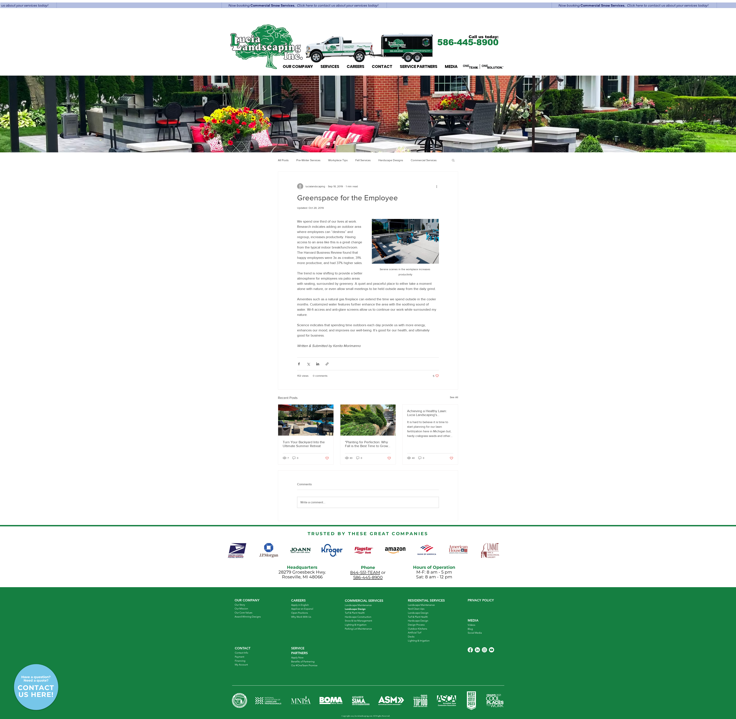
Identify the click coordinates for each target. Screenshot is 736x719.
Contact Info (241, 652)
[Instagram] (484, 649)
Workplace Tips (338, 160)
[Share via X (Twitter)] (308, 364)
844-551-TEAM (365, 572)
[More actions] (436, 186)
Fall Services (363, 160)
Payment (239, 656)
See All (454, 397)
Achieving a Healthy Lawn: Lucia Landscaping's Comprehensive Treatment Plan (427, 413)
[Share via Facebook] (299, 364)
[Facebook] (470, 649)
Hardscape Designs (390, 160)
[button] (453, 160)
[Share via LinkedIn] (318, 364)
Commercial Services (424, 160)
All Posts (283, 160)
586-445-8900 (368, 577)
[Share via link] (327, 364)
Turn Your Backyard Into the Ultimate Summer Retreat (304, 444)
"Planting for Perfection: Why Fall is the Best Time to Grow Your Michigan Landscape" (366, 444)
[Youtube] (491, 649)
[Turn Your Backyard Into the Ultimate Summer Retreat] (306, 420)
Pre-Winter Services (308, 160)
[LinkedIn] (477, 649)
